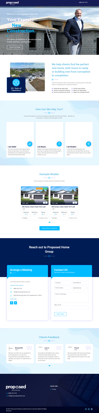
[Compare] (46, 203)
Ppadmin (25, 218)
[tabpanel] (35, 203)
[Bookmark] (44, 203)
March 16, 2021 (73, 218)
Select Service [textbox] (77, 288)
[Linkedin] (92, 409)
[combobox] (80, 288)
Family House (39, 188)
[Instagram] (89, 409)
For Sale (45, 188)
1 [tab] (49, 222)
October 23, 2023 (43, 218)
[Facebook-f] (86, 409)
